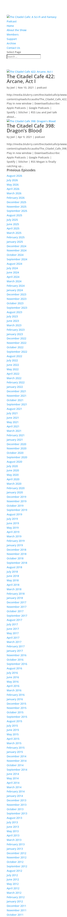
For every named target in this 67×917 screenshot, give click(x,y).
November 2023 (16, 299)
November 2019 (16, 501)
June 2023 (13, 321)
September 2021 (17, 404)
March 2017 (14, 642)
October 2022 (15, 347)
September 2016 (17, 664)
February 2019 (16, 541)
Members (13, 34)
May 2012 (13, 884)
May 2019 (13, 527)
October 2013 (15, 809)
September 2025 (17, 211)
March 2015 (14, 743)
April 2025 (13, 228)
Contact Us (13, 48)
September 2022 (17, 351)
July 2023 (12, 316)
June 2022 (13, 365)
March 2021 (14, 431)
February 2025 (16, 237)
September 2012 (17, 866)
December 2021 (16, 391)
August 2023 (14, 312)
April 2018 (13, 585)
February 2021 (16, 435)
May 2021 (13, 422)
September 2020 (17, 457)
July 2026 (12, 180)
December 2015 (16, 703)
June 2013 (13, 826)
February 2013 (16, 844)
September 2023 (17, 307)
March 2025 (14, 233)
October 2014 (15, 765)
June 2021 (13, 417)
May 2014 (13, 778)
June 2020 (13, 470)
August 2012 (14, 870)
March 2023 (14, 325)
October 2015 (15, 712)
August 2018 (14, 567)
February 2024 (16, 285)
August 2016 (14, 668)
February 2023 (16, 329)
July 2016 (12, 672)
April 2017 (13, 637)
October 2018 (15, 558)
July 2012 (12, 875)
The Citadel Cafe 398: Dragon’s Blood (31, 128)
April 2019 (13, 532)
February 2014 (16, 791)
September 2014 (17, 769)
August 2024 (14, 263)
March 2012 (14, 892)
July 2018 (12, 571)
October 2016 (15, 659)
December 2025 (16, 202)
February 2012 (16, 897)
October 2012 (15, 862)
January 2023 (15, 334)
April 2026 (13, 189)
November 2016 (16, 655)
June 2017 (13, 628)
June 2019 (13, 523)
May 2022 (13, 369)
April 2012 (13, 888)
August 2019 (14, 514)
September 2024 (17, 259)
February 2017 (16, 646)
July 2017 (12, 624)
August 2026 (14, 175)
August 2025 (14, 215)
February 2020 (16, 488)
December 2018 (16, 549)
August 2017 (14, 620)
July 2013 (12, 822)
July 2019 (12, 519)
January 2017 (15, 650)
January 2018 (15, 598)
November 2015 (16, 708)
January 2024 (15, 290)
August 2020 (14, 461)
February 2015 (16, 747)
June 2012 (13, 879)
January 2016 (15, 699)
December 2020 (16, 444)
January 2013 (15, 848)
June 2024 (13, 272)
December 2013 (16, 800)
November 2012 (16, 857)
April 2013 (13, 835)
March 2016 (14, 690)
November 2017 (16, 606)
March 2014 (14, 787)
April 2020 (13, 479)
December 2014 (16, 756)
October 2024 (15, 255)
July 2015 (12, 725)
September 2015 (17, 716)
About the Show (16, 30)
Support (12, 39)
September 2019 (17, 510)
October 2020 (15, 453)
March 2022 (14, 378)
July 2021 (12, 413)
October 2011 (15, 914)
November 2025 (16, 206)
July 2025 (12, 219)
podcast (42, 87)
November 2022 (16, 343)
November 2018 (16, 554)
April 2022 (13, 373)
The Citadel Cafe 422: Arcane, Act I (31, 78)
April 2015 (13, 738)
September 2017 (17, 615)
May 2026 (13, 184)
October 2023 (15, 303)
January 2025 (15, 241)
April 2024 (13, 277)
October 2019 (15, 505)
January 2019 (15, 545)
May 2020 (13, 475)
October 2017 (15, 611)
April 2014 (13, 782)
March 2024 (14, 281)
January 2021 (15, 439)
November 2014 (16, 760)
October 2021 (15, 400)
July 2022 (12, 360)
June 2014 (13, 774)
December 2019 (16, 497)
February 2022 (16, 382)
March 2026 (14, 193)
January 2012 (15, 901)
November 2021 (16, 395)
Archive (11, 43)
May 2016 (13, 681)
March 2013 (14, 840)
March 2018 (14, 589)
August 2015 (14, 721)
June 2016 (13, 677)
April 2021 (13, 426)
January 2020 (15, 492)
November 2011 (16, 910)
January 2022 (15, 387)
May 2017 (13, 633)
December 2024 (16, 246)
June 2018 (13, 576)
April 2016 (13, 686)
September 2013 (17, 813)
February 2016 (16, 694)
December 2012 (16, 853)
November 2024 (16, 250)
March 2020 (14, 483)
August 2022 (14, 356)
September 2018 (17, 563)
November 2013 (16, 804)
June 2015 (13, 730)
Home (10, 26)
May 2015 (13, 734)
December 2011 (16, 906)
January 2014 (15, 796)
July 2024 (12, 268)
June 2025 (13, 224)
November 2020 (16, 448)
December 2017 (16, 602)
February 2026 (16, 197)
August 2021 (14, 409)
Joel (12, 87)
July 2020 (12, 466)
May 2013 (13, 831)
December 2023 (16, 294)
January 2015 (15, 752)
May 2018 (13, 580)
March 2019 (14, 536)
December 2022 (16, 338)
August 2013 (14, 818)
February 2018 (16, 593)
